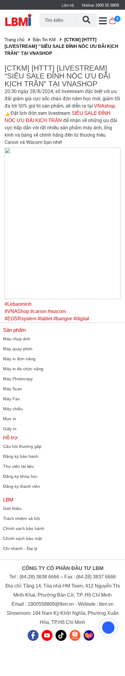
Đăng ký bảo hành (20, 456)
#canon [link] (38, 311)
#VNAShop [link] (17, 311)
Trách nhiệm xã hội (21, 518)
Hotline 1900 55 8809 (100, 5)
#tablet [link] (45, 318)
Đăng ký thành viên (21, 486)
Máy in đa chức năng (23, 368)
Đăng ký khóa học (20, 476)
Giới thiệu (12, 508)
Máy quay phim (17, 348)
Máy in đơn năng (19, 358)
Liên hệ (68, 5)
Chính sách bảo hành (23, 528)
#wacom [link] (57, 311)
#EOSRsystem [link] (20, 318)
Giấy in (9, 428)
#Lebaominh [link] (18, 304)
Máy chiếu (13, 408)
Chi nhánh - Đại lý (20, 548)
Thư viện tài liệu (18, 466)
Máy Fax (11, 398)
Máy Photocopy (18, 378)
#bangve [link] (62, 318)
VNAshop (104, 105)
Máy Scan (12, 388)
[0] (112, 24)
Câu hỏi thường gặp (22, 446)
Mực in (9, 418)
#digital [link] (81, 318)
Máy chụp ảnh (16, 338)
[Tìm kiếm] (86, 19)
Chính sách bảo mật (22, 538)
